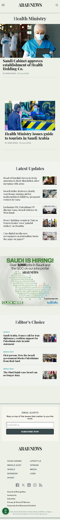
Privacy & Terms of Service (18, 502)
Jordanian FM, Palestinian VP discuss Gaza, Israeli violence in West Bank (20, 210)
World (6, 332)
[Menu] (3, 5)
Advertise (11, 499)
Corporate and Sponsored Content (21, 506)
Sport (10, 477)
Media (33, 469)
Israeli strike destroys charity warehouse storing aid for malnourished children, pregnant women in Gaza (21, 195)
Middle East (8, 352)
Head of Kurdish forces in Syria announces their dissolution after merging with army (21, 180)
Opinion (34, 465)
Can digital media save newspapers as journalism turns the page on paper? (20, 236)
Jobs (33, 473)
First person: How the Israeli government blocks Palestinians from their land (21, 358)
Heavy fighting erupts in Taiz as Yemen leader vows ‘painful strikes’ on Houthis (20, 223)
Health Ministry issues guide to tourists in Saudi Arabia (29, 135)
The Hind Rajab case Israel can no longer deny (20, 374)
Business (12, 473)
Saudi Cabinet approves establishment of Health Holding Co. (23, 64)
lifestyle (35, 461)
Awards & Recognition (16, 492)
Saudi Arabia (14, 461)
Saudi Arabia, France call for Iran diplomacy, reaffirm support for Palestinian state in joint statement (21, 339)
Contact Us (11, 495)
